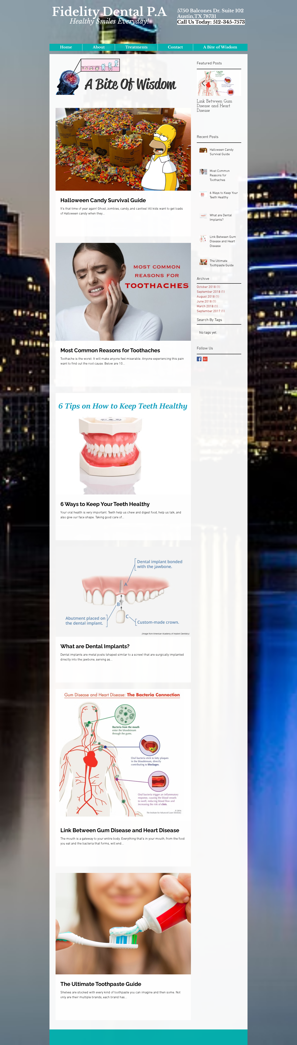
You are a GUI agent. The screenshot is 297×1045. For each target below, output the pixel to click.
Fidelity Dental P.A (109, 12)
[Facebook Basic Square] (199, 359)
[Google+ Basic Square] (205, 359)
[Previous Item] (203, 83)
